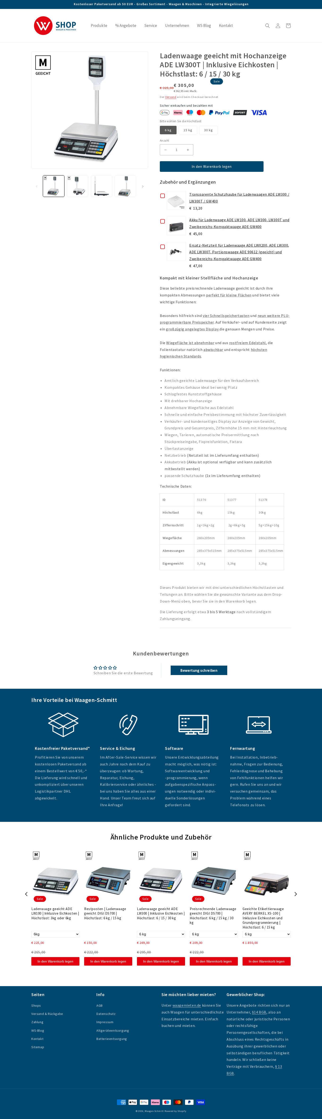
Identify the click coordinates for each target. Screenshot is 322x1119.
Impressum (104, 1022)
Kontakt (37, 1039)
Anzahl (164, 141)
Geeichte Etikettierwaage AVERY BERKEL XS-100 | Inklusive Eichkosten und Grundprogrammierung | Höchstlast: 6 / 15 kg (263, 918)
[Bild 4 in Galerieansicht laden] (125, 186)
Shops (36, 1005)
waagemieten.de (187, 1005)
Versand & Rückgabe (47, 1014)
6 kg (168, 130)
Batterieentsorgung (111, 1039)
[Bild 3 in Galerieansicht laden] (101, 186)
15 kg (188, 130)
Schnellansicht (176, 202)
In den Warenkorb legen (55, 961)
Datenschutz (106, 1014)
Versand (170, 97)
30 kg (208, 130)
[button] (267, 26)
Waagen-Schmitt (155, 1111)
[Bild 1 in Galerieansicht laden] (53, 186)
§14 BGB (259, 1012)
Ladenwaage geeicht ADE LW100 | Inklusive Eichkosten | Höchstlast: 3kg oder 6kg (55, 913)
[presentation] (26, 894)
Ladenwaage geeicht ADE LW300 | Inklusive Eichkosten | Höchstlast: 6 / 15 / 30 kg (161, 913)
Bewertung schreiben (198, 670)
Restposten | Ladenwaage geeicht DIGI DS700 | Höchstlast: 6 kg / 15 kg (105, 913)
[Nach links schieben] (36, 186)
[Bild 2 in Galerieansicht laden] (77, 186)
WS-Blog (37, 1030)
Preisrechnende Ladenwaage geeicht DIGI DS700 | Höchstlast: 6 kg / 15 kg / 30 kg (213, 916)
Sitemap (37, 1047)
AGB (99, 1005)
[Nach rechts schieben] (143, 186)
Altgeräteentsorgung (112, 1030)
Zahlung (37, 1022)
